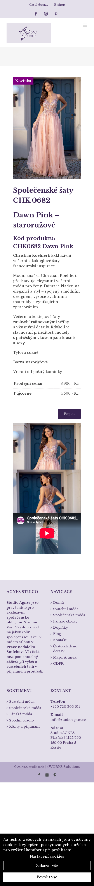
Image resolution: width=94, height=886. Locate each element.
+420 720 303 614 (65, 706)
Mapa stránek (65, 657)
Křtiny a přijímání (24, 726)
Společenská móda (69, 615)
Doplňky (60, 627)
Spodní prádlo (21, 720)
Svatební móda (65, 609)
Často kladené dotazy (65, 648)
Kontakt (59, 640)
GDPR (58, 663)
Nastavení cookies (47, 856)
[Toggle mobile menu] (85, 25)
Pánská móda (20, 714)
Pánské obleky (65, 621)
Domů (58, 602)
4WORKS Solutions (63, 767)
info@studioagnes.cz (68, 720)
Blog (57, 634)
